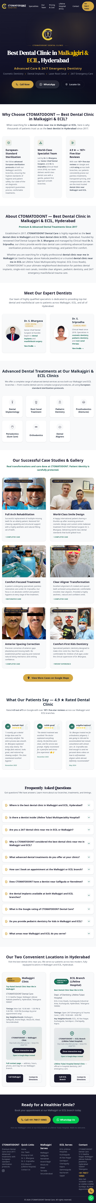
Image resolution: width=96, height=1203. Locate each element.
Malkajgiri (44, 1152)
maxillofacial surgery (33, 341)
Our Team (43, 6)
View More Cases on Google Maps (50, 677)
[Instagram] (3, 1170)
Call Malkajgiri (14, 1077)
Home (23, 6)
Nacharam (64, 1172)
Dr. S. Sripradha (27, 1161)
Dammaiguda (65, 1169)
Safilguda (44, 1155)
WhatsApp (49, 84)
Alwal (42, 1167)
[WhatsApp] (91, 1198)
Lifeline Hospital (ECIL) (62, 6)
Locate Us (74, 84)
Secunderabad (46, 1173)
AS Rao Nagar (65, 1157)
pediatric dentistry (80, 338)
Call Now (25, 84)
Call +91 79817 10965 (35, 1119)
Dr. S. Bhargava (27, 1158)
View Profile (30, 346)
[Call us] (91, 1191)
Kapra (62, 1166)
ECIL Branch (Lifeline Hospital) (28, 1165)
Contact (76, 6)
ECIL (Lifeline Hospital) (65, 1150)
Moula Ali (44, 1164)
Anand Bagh (45, 1161)
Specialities (33, 6)
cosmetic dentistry (80, 335)
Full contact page (14, 1063)
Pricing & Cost (52, 6)
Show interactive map (24, 1050)
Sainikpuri (64, 1160)
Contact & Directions (33, 1078)
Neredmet (44, 1158)
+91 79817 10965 (86, 6)
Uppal (62, 1175)
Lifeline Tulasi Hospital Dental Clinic (69, 1064)
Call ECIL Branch (62, 1078)
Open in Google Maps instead (24, 1055)
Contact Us (25, 1169)
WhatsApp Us (67, 1119)
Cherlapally (64, 1163)
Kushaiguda (65, 1154)
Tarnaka (43, 1170)
